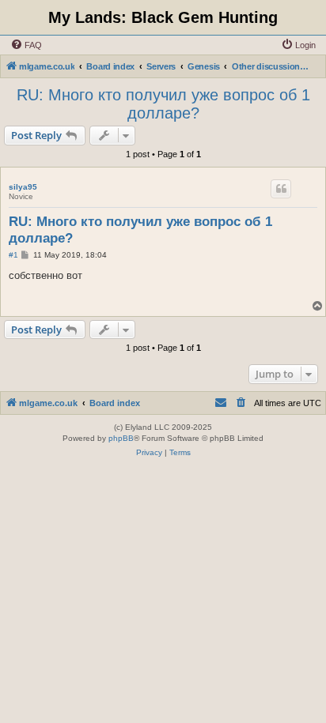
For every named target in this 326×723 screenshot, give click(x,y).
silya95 (23, 187)
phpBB (121, 438)
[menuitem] (26, 45)
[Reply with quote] (281, 188)
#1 (13, 254)
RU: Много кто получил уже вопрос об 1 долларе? (163, 104)
